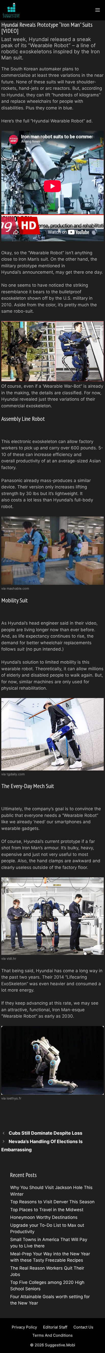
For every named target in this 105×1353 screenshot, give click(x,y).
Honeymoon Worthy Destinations (43, 1217)
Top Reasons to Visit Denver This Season (52, 1201)
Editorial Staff (55, 1327)
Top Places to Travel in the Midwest (46, 1209)
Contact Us (83, 1327)
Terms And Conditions (52, 1335)
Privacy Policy (24, 1327)
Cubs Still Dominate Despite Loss (45, 1133)
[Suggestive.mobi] (12, 10)
